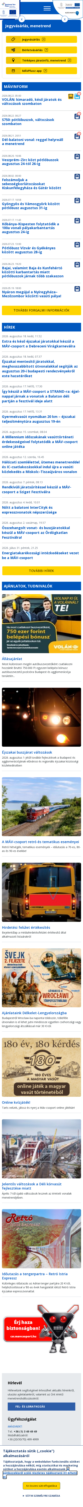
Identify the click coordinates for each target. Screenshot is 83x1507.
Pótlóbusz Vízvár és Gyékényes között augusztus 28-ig (28, 250)
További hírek (41, 571)
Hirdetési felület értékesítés (26, 927)
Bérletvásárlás (32, 50)
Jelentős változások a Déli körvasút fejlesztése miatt (32, 1186)
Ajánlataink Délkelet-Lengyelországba (34, 1013)
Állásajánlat (12, 658)
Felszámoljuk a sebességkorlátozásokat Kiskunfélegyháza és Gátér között (31, 183)
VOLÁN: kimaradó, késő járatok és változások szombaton (32, 101)
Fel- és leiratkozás (30, 1406)
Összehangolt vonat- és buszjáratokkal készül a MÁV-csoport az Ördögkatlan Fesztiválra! (36, 532)
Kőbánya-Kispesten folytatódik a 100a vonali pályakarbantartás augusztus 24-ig (30, 228)
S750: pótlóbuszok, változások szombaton (28, 121)
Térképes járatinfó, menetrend (44, 60)
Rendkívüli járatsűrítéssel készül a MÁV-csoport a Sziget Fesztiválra (36, 489)
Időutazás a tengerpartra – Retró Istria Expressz (35, 1276)
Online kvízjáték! (16, 1102)
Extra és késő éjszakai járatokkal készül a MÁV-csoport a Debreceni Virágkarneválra (38, 343)
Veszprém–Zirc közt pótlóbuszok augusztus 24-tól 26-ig (30, 161)
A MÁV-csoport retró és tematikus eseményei (40, 841)
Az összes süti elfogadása (41, 1485)
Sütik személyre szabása (42, 1495)
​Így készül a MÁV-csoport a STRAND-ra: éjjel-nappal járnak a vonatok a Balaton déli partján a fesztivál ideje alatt (41, 396)
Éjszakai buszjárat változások (27, 752)
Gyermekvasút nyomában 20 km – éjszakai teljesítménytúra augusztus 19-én (38, 419)
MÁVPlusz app (32, 71)
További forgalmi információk (41, 310)
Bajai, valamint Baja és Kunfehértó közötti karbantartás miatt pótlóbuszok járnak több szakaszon (33, 272)
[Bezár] (21, 19)
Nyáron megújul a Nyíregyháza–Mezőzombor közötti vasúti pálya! (31, 294)
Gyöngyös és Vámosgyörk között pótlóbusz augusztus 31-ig (31, 205)
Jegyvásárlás (31, 39)
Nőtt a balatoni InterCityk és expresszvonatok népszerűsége (29, 509)
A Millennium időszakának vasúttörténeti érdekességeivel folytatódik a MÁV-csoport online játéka (40, 442)
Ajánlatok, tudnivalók (28, 586)
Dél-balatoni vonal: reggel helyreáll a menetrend (32, 141)
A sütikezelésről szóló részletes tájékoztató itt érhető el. (40, 1472)
